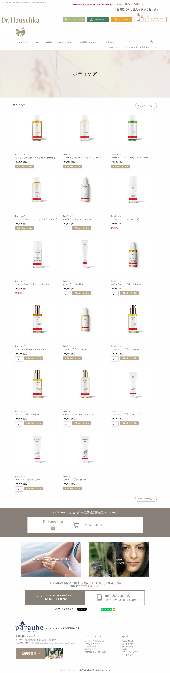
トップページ (23, 42)
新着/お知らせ (128, 641)
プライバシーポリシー (131, 652)
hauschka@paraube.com (64, 643)
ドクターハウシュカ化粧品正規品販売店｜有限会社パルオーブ (23, 3)
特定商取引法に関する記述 (96, 652)
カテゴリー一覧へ (145, 106)
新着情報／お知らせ (88, 42)
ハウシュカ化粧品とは (45, 42)
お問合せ (125, 649)
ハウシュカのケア (66, 42)
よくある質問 (127, 644)
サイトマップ (127, 655)
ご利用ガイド (109, 42)
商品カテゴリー (91, 649)
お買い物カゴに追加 (25, 166)
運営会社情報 (127, 646)
